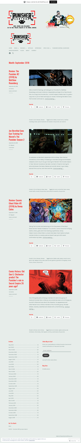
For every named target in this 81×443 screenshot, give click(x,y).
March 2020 (12, 371)
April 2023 (11, 347)
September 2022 (13, 357)
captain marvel (63, 258)
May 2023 (11, 345)
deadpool (37, 260)
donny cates (42, 260)
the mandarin (50, 121)
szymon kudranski (41, 121)
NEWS (15, 48)
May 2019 (11, 395)
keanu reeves (67, 189)
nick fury (50, 332)
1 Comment (11, 147)
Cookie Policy (32, 440)
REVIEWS (22, 48)
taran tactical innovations (52, 191)
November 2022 (13, 354)
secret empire (55, 332)
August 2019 (12, 388)
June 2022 (11, 364)
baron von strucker (53, 330)
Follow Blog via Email (47, 341)
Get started (53, 2)
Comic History (41, 330)
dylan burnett (48, 260)
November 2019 (12, 381)
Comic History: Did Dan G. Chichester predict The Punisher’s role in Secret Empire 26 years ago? (16, 279)
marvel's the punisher (41, 191)
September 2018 (13, 415)
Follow (46, 355)
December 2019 (12, 379)
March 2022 (12, 369)
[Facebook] (10, 53)
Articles (35, 330)
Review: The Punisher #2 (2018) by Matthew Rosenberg (14, 77)
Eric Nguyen (11, 145)
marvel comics (60, 119)
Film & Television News (39, 189)
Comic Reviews (37, 119)
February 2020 (12, 374)
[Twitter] (13, 53)
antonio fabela (53, 119)
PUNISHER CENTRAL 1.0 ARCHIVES (60, 48)
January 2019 (12, 405)
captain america (62, 330)
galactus (54, 260)
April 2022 (11, 366)
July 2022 (11, 362)
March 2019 (12, 400)
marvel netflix (32, 191)
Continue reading (50, 99)
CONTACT (34, 50)
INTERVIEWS (38, 48)
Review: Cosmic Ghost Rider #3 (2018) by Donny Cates (15, 204)
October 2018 (12, 412)
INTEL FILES (46, 48)
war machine (63, 121)
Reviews (43, 119)
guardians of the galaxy (61, 260)
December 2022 (13, 352)
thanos (34, 262)
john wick (55, 189)
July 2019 (11, 391)
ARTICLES (30, 48)
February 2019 (12, 403)
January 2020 (12, 376)
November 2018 (13, 410)
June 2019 (11, 393)
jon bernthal (60, 189)
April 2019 (11, 398)
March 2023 (12, 349)
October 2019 (12, 383)
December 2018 (13, 408)
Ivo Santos (11, 88)
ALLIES (22, 50)
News (46, 189)
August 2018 (12, 417)
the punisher (56, 121)
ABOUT (27, 50)
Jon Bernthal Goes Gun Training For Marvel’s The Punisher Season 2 (16, 135)
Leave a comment (13, 91)
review (35, 121)
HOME (10, 48)
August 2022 (12, 359)
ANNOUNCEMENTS (13, 50)
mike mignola (44, 332)
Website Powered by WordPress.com (64, 436)
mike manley (37, 332)
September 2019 (13, 386)
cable (58, 258)
